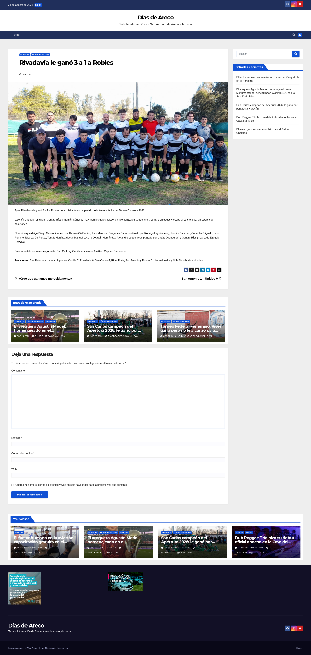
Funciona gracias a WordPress (23, 648)
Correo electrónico (22, 453)
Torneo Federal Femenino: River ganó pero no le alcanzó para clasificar (190, 330)
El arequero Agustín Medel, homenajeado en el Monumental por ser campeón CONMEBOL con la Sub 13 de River (265, 93)
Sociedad (50, 321)
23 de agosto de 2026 (177, 548)
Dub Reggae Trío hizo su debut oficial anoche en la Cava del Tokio (264, 541)
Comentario (18, 370)
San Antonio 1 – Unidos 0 (200, 278)
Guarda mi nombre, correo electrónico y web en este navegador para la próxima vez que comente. (71, 484)
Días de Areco (155, 17)
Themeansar (62, 648)
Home (15, 34)
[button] (294, 34)
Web (14, 469)
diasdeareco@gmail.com (50, 336)
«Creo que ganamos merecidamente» (45, 278)
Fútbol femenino (181, 321)
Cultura (239, 533)
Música (249, 533)
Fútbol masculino (40, 55)
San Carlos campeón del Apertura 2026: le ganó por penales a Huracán (112, 330)
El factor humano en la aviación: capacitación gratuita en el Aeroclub (44, 541)
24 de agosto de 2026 (30, 548)
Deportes (24, 55)
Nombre (16, 437)
